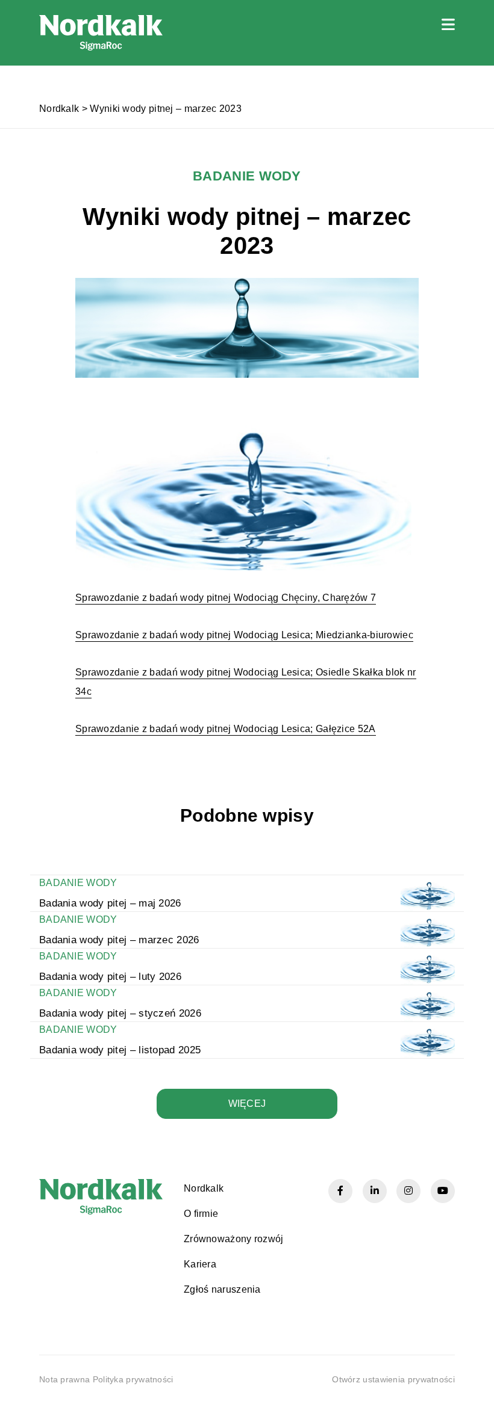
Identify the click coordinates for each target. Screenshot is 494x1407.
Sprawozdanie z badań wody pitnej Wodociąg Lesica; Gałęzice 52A (225, 729)
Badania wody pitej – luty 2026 (110, 976)
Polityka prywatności (133, 1379)
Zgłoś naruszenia (222, 1289)
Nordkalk (59, 108)
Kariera (200, 1264)
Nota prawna (64, 1379)
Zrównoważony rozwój (234, 1239)
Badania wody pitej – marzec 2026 (119, 940)
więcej (247, 1103)
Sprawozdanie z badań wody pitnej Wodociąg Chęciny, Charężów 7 (225, 598)
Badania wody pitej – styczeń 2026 (120, 1013)
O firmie (201, 1213)
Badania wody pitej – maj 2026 (110, 903)
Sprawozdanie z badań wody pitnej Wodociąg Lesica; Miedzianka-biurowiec (244, 635)
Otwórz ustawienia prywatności (393, 1379)
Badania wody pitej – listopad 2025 (120, 1050)
